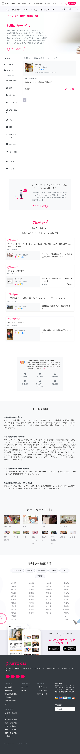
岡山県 (48, 599)
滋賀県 (31, 613)
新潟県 (13, 619)
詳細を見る (46, 368)
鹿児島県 (66, 609)
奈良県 (48, 586)
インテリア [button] (45, 10)
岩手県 (13, 590)
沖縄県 (66, 613)
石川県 (31, 586)
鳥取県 (48, 593)
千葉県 (13, 616)
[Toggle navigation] (77, 3)
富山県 (31, 583)
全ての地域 (17, 570)
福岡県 (66, 590)
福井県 (31, 590)
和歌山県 (48, 590)
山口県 (48, 606)
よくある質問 (42, 690)
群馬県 (13, 613)
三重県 (31, 609)
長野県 (31, 596)
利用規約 (8, 690)
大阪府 (64, 570)
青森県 (13, 586)
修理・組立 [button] (16, 10)
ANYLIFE (24, 687)
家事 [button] (25, 10)
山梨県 (31, 593)
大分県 (66, 603)
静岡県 (31, 603)
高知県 (66, 586)
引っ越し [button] (34, 10)
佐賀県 (66, 593)
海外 (66, 616)
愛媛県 (66, 583)
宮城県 (13, 593)
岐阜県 (31, 599)
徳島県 (48, 609)
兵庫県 (48, 583)
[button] (25, 375)
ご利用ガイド (42, 687)
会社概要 (8, 687)
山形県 (13, 599)
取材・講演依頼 (11, 723)
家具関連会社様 (11, 719)
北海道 (13, 583)
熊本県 (66, 599)
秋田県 (13, 596)
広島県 (48, 603)
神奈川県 (41, 570)
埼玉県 (53, 570)
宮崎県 (66, 606)
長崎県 (66, 596)
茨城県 (13, 606)
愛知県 (31, 606)
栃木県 (13, 609)
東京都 (29, 570)
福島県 (13, 603)
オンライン (66, 619)
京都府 (40, 576)
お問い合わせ (42, 694)
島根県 (48, 596)
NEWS (23, 690)
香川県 (48, 613)
